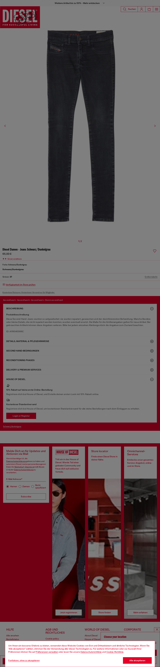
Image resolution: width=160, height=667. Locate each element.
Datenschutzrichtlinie (91, 652)
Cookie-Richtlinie (114, 652)
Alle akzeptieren (137, 660)
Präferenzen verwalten (47, 652)
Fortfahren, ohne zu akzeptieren (24, 660)
